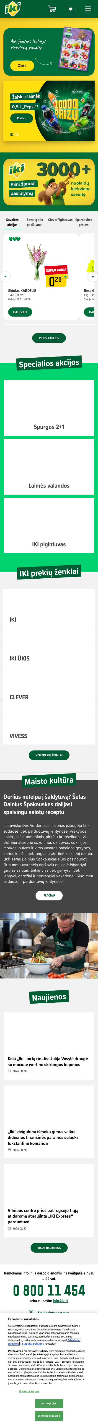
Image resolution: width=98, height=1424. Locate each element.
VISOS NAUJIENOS (49, 1248)
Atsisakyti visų (49, 1403)
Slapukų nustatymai (29, 1391)
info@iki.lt (60, 1300)
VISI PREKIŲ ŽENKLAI (49, 755)
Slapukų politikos (33, 1343)
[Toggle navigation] (87, 9)
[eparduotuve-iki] (52, 9)
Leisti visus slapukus (49, 1416)
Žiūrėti (22, 65)
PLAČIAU (49, 895)
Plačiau (21, 118)
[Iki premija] (70, 9)
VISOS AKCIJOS (49, 338)
